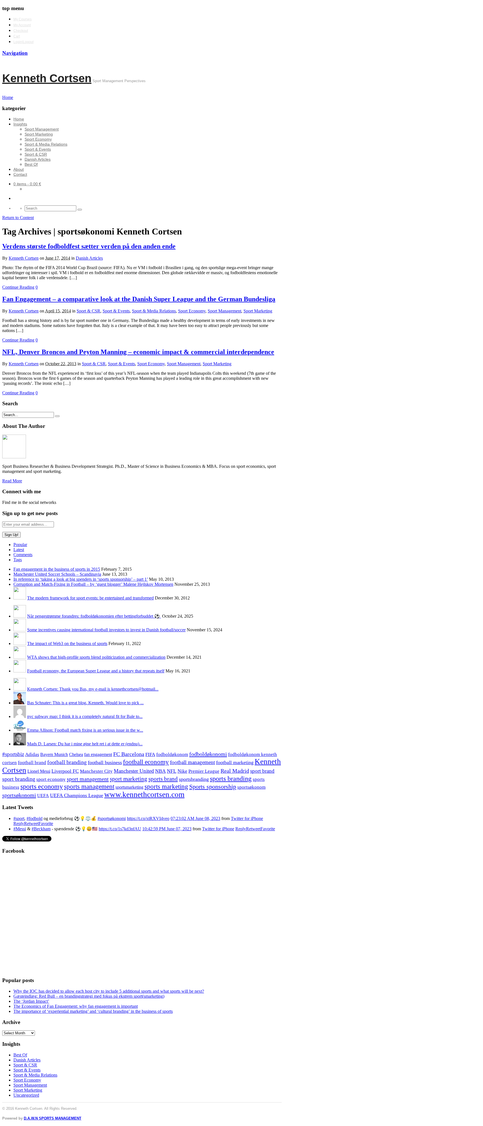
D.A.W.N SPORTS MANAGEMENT (52, 1118)
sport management (88, 779)
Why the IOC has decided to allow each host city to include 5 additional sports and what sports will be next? (108, 991)
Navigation (15, 53)
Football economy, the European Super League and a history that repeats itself (95, 671)
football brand (32, 762)
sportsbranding (194, 779)
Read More (12, 480)
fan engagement (98, 754)
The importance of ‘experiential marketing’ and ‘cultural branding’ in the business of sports (93, 1011)
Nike (182, 771)
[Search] (79, 209)
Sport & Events (38, 149)
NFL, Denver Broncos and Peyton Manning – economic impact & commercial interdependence (138, 351)
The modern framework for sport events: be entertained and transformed (90, 598)
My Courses (22, 19)
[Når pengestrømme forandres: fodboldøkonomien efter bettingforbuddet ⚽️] (19, 616)
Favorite (46, 823)
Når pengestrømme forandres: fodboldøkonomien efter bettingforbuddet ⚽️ (94, 616)
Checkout (20, 31)
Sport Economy (38, 139)
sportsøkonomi (19, 795)
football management (192, 762)
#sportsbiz (13, 754)
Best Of (31, 164)
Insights (20, 124)
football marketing (235, 762)
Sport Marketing (39, 134)
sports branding (231, 778)
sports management (89, 786)
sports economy (41, 786)
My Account (22, 25)
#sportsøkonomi (112, 818)
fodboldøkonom (172, 754)
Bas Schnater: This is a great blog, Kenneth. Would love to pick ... (85, 702)
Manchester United (134, 771)
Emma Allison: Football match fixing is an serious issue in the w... (85, 730)
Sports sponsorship (212, 786)
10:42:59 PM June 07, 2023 (166, 828)
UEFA (43, 795)
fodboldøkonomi (208, 754)
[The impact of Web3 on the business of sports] (19, 643)
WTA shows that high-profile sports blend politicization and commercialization (96, 657)
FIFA (150, 754)
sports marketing (166, 786)
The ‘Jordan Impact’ (31, 1001)
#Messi (19, 828)
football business (105, 762)
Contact (20, 174)
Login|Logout (23, 42)
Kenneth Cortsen (46, 78)
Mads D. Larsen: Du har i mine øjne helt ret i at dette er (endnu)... (85, 743)
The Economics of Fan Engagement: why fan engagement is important (75, 1006)
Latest (18, 549)
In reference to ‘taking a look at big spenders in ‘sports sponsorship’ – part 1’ (80, 579)
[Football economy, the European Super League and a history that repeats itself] (19, 671)
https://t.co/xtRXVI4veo (148, 818)
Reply (18, 823)
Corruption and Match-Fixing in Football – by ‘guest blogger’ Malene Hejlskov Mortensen (93, 584)
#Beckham (41, 828)
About (18, 169)
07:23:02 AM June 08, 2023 (195, 818)
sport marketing (128, 779)
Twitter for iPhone (247, 818)
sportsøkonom (251, 787)
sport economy (51, 779)
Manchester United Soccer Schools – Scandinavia (57, 574)
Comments (22, 554)
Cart (16, 36)
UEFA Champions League (76, 795)
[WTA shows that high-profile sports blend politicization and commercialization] (19, 657)
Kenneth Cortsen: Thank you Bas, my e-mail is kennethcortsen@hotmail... (92, 689)
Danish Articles (38, 159)
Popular (20, 544)
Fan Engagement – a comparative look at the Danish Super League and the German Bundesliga (138, 299)
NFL (171, 771)
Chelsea (76, 754)
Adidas (32, 754)
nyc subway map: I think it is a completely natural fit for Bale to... (85, 716)
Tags (17, 559)
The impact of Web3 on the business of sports (67, 643)
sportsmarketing (129, 787)
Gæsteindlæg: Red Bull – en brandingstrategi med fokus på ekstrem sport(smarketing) (88, 996)
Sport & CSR (36, 154)
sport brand (262, 771)
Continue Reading (18, 287)
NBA (160, 771)
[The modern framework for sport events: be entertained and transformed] (19, 598)
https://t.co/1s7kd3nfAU (120, 828)
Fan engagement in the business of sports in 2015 (56, 569)
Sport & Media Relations (46, 144)
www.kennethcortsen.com (144, 794)
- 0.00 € (27, 184)
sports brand (163, 779)
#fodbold (34, 818)
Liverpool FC (65, 771)
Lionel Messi (38, 771)
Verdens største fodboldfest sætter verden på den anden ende (89, 246)
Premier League (203, 771)
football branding (67, 762)
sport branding (18, 779)
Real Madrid (235, 771)
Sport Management (42, 129)
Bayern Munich (54, 754)
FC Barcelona (128, 754)
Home (18, 119)
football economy (146, 761)
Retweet (31, 823)
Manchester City (96, 771)
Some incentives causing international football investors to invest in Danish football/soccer (106, 629)
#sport (18, 818)
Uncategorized (26, 1095)
